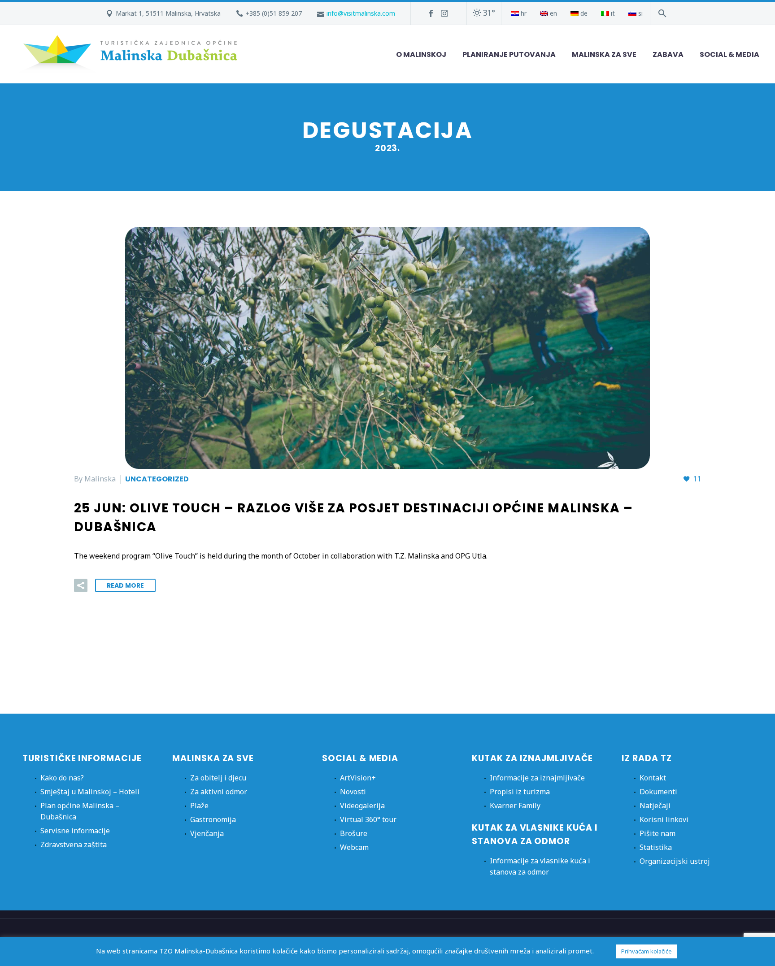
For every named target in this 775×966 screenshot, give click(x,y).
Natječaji (655, 805)
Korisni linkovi (664, 819)
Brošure (353, 833)
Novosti (353, 792)
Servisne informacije (75, 831)
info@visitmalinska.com (361, 13)
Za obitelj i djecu (218, 778)
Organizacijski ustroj (675, 861)
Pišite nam (657, 833)
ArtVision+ (358, 778)
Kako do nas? (62, 778)
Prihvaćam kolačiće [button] (646, 951)
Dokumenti (658, 792)
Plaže (199, 805)
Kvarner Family (515, 805)
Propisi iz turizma (520, 792)
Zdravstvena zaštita (73, 844)
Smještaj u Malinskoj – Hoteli (89, 792)
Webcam (354, 847)
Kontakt (653, 778)
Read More (125, 585)
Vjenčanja (207, 833)
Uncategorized (157, 479)
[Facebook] (431, 13)
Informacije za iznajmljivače (537, 778)
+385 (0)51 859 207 (273, 13)
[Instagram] (444, 13)
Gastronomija (213, 819)
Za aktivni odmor (218, 792)
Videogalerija (362, 805)
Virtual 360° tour (368, 819)
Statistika (656, 847)
